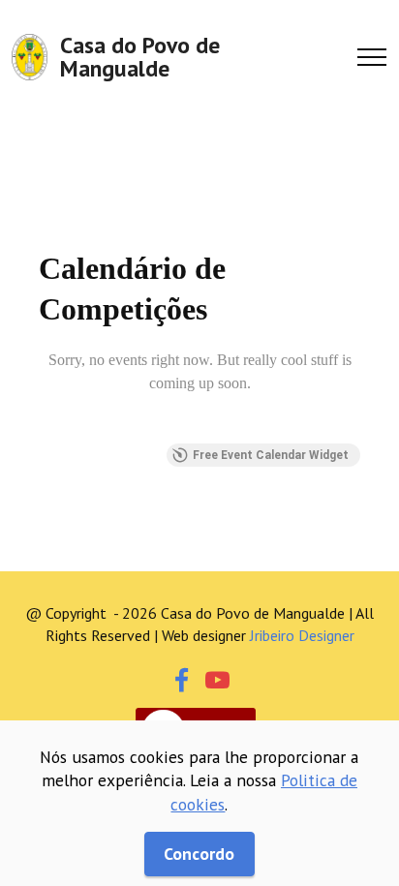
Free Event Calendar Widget (271, 455)
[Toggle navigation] (372, 57)
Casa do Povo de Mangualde (140, 56)
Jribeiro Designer (302, 635)
